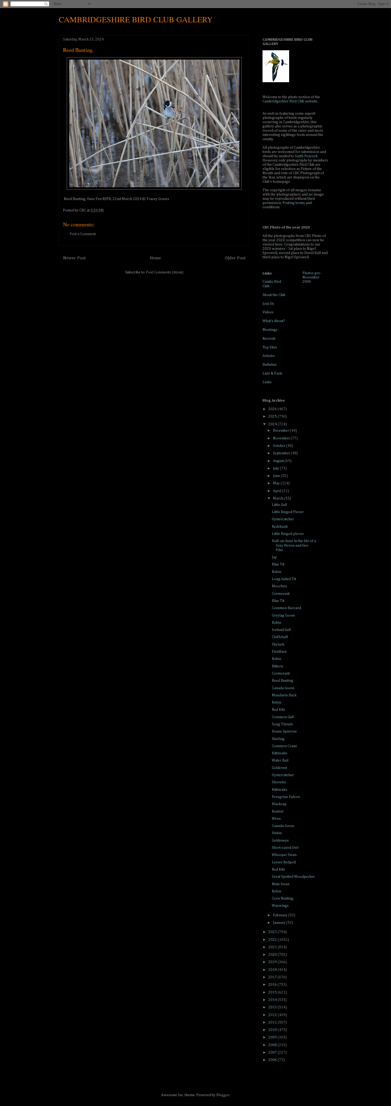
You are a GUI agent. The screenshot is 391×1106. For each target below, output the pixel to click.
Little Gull (279, 505)
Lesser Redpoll (284, 862)
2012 (273, 1015)
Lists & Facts (272, 373)
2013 (273, 1007)
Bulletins (270, 365)
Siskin (277, 833)
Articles (269, 356)
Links (267, 382)
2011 (273, 1022)
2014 (273, 1000)
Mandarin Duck (284, 695)
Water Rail (280, 760)
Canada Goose (283, 688)
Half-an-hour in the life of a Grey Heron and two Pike (294, 545)
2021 (273, 947)
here (278, 244)
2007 (273, 1052)
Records (269, 338)
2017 (273, 977)
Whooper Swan (284, 855)
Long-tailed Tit (284, 579)
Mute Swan (280, 884)
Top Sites (270, 347)
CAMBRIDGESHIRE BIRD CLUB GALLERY (136, 19)
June (277, 476)
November (282, 438)
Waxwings (280, 906)
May (277, 483)
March (278, 498)
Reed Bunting (282, 681)
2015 (273, 992)
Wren (276, 819)
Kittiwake (279, 753)
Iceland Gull (281, 630)
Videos (268, 312)
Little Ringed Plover (288, 512)
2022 (273, 940)
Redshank (280, 527)
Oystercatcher (283, 519)
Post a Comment (83, 234)
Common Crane (284, 746)
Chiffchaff (280, 637)
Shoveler (279, 782)
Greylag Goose (283, 615)
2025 (273, 416)
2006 (273, 1060)
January (279, 923)
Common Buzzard (286, 608)
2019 (273, 962)
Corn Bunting (282, 898)
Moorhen (279, 586)
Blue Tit (278, 564)
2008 (273, 1045)
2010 (273, 1030)
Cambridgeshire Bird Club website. (290, 101)
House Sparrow (284, 731)
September (282, 453)
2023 (273, 932)
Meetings (270, 330)
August (279, 461)
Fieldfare (279, 652)
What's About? (274, 321)
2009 (273, 1037)
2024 (273, 424)
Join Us (268, 304)
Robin (276, 572)
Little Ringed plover (288, 534)
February (280, 915)
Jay (274, 557)
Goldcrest (279, 768)
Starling (278, 739)
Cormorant (281, 594)
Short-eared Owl (285, 848)
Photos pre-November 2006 (311, 277)
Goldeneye (280, 840)
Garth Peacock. (306, 156)
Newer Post (74, 258)
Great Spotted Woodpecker (293, 877)
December (281, 431)
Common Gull (283, 717)
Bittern (277, 666)
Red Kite (278, 710)
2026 (273, 409)
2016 (273, 985)
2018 (273, 970)
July (276, 468)
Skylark (278, 644)
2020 (273, 955)
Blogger (222, 1095)
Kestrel (277, 811)
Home (155, 258)
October (279, 446)
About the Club (274, 295)
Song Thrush (282, 724)
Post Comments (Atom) (164, 272)
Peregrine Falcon (286, 797)
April (277, 491)
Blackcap (279, 804)
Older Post (235, 258)
